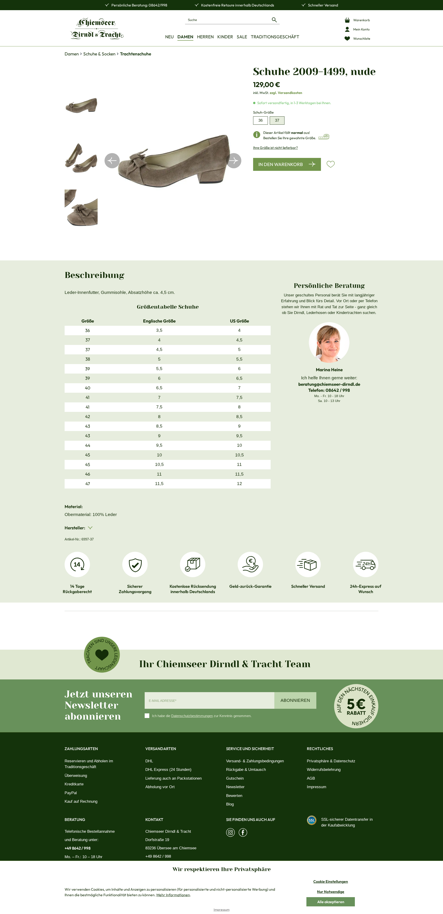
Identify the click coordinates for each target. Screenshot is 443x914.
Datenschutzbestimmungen (192, 716)
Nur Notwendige (330, 891)
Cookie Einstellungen (330, 881)
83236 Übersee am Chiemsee (170, 848)
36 (260, 120)
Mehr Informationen (173, 895)
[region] (154, 161)
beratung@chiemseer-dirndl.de (329, 384)
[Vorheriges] (112, 160)
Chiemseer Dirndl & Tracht (168, 831)
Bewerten (234, 795)
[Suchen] (274, 19)
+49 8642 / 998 (77, 848)
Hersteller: (75, 528)
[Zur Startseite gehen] (97, 28)
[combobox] (227, 19)
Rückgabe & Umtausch (246, 769)
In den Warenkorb (280, 164)
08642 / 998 (338, 390)
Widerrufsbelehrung (324, 769)
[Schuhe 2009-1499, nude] (173, 161)
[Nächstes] (233, 160)
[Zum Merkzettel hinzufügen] (330, 164)
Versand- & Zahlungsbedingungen (255, 761)
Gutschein (235, 778)
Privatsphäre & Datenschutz (331, 761)
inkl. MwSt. (277, 92)
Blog (230, 804)
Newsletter (235, 787)
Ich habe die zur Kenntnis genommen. (201, 716)
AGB (311, 778)
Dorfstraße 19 (157, 840)
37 (277, 120)
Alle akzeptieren (330, 901)
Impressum (316, 787)
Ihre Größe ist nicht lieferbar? (275, 147)
